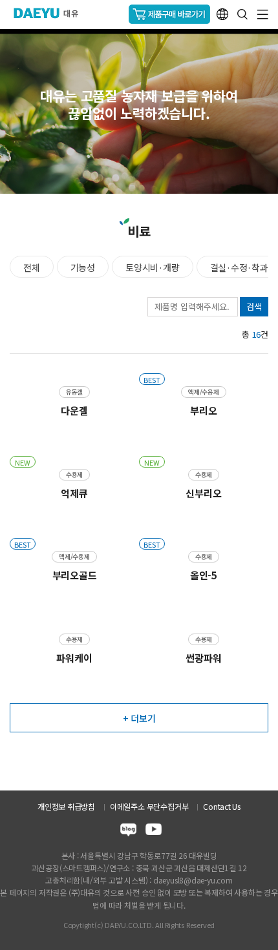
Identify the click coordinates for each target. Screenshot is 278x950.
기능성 (82, 267)
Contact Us (222, 806)
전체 (31, 267)
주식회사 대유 (51, 12)
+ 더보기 (139, 718)
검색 (254, 306)
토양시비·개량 (152, 267)
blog (128, 831)
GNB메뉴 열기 (262, 14)
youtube (153, 831)
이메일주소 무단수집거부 (149, 806)
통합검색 (242, 14)
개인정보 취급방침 (66, 806)
